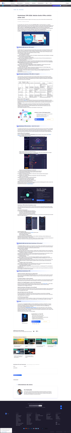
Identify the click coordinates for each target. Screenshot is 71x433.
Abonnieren (40, 405)
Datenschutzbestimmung (6, 430)
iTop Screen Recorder (18, 415)
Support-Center (48, 414)
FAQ (46, 415)
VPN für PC (28, 416)
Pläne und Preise (18, 425)
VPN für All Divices (29, 424)
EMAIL (25, 366)
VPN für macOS (29, 415)
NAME (14, 366)
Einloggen (67, 3)
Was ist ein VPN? (38, 414)
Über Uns (57, 414)
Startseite (15, 9)
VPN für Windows (21, 9)
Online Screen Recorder (19, 424)
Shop (50, 3)
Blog (29, 5)
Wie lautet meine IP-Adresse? (39, 415)
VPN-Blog (37, 416)
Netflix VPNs (45, 283)
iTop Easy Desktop (18, 416)
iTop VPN (25, 100)
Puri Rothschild (19, 21)
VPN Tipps (15, 339)
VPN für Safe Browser (29, 423)
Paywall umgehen (30, 183)
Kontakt (57, 415)
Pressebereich (57, 416)
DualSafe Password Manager (19, 423)
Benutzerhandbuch (48, 416)
